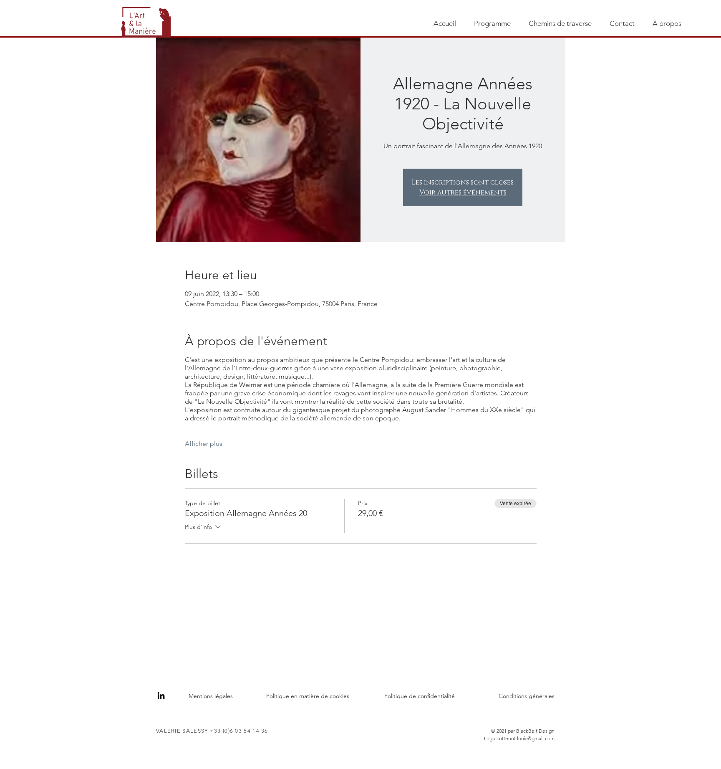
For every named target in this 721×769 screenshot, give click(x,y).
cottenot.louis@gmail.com (526, 738)
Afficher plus (203, 444)
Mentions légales (211, 696)
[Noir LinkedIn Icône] (161, 696)
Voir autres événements (463, 192)
